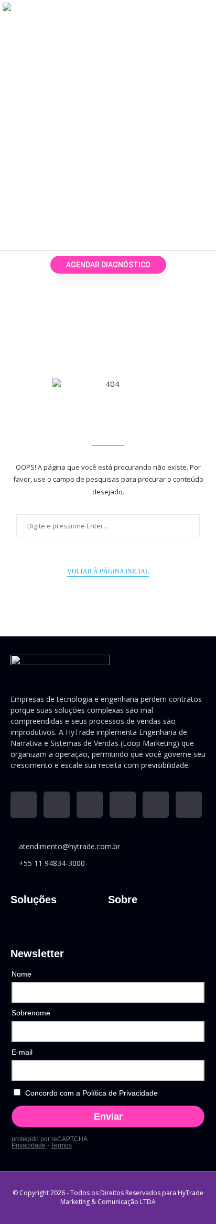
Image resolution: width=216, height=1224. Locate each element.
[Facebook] (123, 805)
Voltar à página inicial (108, 571)
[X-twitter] (156, 805)
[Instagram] (90, 805)
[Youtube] (57, 805)
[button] (193, 121)
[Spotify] (189, 805)
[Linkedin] (23, 805)
